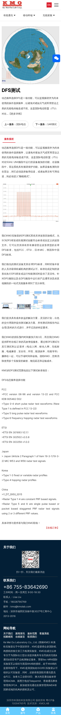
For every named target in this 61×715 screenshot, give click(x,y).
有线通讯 (8, 15)
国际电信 (21, 124)
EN (49, 4)
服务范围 (32, 633)
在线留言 (20, 636)
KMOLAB (44, 703)
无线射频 (47, 15)
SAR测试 (52, 124)
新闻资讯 (20, 633)
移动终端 (28, 15)
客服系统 (44, 633)
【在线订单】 (52, 527)
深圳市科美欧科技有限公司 (21, 700)
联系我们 (32, 636)
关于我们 (8, 633)
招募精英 (8, 636)
